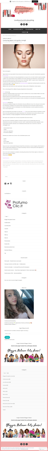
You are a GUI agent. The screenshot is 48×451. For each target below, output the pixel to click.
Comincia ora (35, 1)
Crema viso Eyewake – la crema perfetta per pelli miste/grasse (17, 267)
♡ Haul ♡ (6, 216)
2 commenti (5, 167)
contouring (23, 161)
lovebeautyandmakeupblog (16, 41)
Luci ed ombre (24, 162)
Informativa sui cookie (24, 448)
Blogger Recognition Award (10, 219)
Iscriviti (7, 337)
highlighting (14, 162)
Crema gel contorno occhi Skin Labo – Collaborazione (15, 264)
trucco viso (38, 164)
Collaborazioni (29, 29)
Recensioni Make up (18, 29)
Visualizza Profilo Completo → (11, 324)
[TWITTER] (26, 444)
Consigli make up (18, 161)
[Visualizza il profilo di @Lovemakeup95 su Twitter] (8, 184)
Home (10, 29)
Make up (9, 38)
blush (13, 161)
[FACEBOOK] (24, 444)
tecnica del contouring (29, 164)
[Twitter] (26, 24)
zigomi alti (8, 165)
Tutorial (42, 164)
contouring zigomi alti (7, 162)
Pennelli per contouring (10, 164)
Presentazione (7, 240)
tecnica (23, 164)
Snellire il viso (18, 164)
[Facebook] (24, 24)
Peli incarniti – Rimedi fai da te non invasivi (13, 261)
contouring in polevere (38, 161)
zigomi (4, 165)
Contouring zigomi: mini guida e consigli (14, 40)
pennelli (4, 164)
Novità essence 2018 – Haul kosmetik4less (13, 273)
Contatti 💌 (25, 32)
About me (38, 29)
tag (5, 253)
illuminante (19, 162)
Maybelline (40, 162)
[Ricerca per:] (24, 176)
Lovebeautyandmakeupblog (24, 20)
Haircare (6, 231)
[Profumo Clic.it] (16, 209)
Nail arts (6, 237)
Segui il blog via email (24, 328)
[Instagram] (21, 24)
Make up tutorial (34, 162)
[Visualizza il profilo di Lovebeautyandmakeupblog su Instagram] (11, 184)
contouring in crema (30, 161)
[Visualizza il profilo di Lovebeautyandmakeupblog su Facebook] (6, 184)
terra (35, 164)
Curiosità (5, 38)
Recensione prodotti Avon (10, 247)
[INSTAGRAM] (21, 444)
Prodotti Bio (7, 243)
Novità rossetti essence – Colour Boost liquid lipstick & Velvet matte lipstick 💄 (20, 270)
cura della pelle (8, 225)
